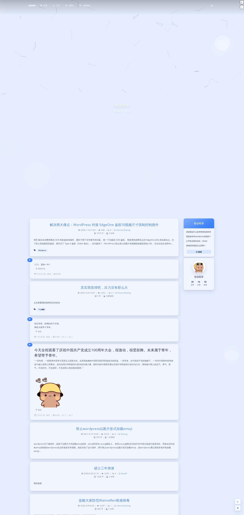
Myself (124, 473)
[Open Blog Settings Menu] (237, 508)
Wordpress (42, 250)
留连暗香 (32, 5)
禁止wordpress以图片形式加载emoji (104, 428)
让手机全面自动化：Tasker (197, 241)
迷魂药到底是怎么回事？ (196, 245)
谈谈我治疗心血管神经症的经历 (198, 232)
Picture (120, 293)
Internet (119, 230)
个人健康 (41, 309)
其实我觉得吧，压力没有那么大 (104, 287)
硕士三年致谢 (104, 468)
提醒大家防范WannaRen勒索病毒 (104, 500)
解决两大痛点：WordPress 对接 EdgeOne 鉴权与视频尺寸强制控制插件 (104, 224)
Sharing (127, 230)
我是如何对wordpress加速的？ (198, 236)
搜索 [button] (200, 252)
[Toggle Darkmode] (237, 501)
